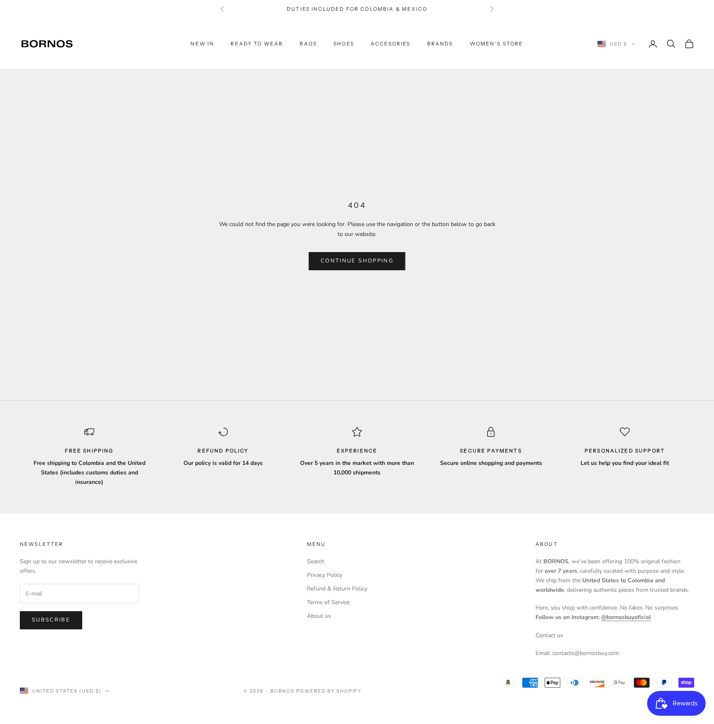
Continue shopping (357, 260)
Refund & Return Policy (337, 589)
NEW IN (202, 43)
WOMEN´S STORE (497, 43)
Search (315, 561)
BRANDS (440, 43)
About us (319, 616)
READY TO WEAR (257, 43)
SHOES (343, 43)
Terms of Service (328, 602)
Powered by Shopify (329, 691)
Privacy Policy (324, 575)
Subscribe (51, 620)
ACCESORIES (391, 43)
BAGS (308, 43)
